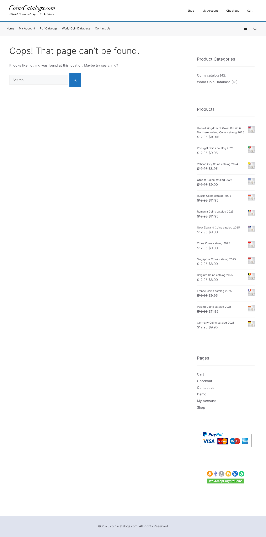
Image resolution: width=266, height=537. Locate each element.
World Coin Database (76, 28)
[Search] (75, 80)
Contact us (102, 28)
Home (10, 28)
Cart (249, 10)
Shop (190, 10)
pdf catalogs (48, 28)
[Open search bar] (256, 28)
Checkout (232, 10)
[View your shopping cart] (245, 28)
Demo (201, 394)
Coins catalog (208, 75)
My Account (210, 10)
